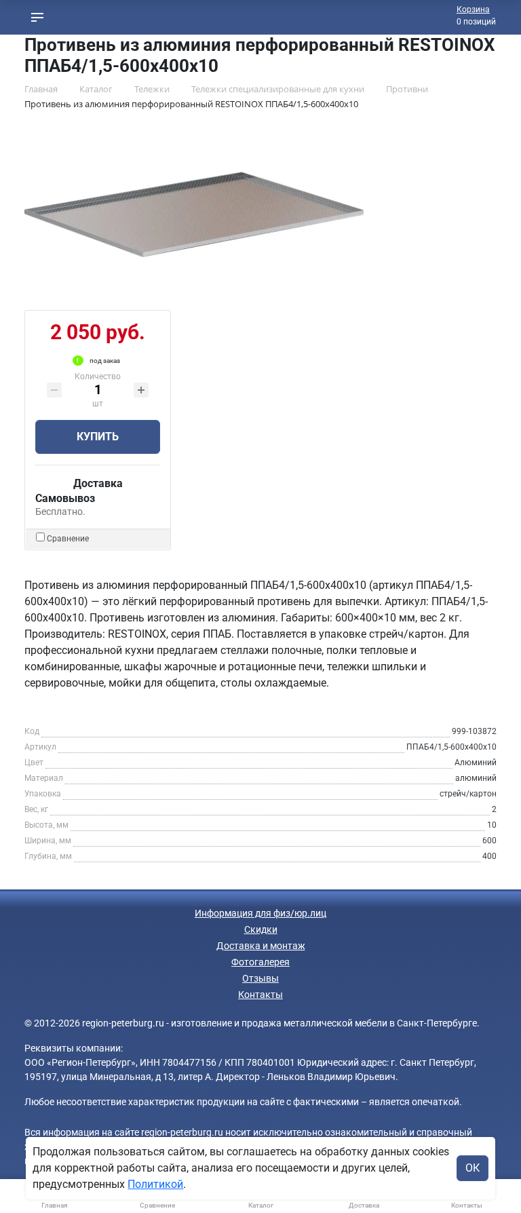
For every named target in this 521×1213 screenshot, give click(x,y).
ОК (472, 1167)
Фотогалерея (260, 962)
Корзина (473, 9)
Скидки (260, 929)
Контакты (260, 994)
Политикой (155, 1184)
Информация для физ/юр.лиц (260, 913)
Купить (98, 436)
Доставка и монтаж (260, 945)
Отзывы (260, 978)
